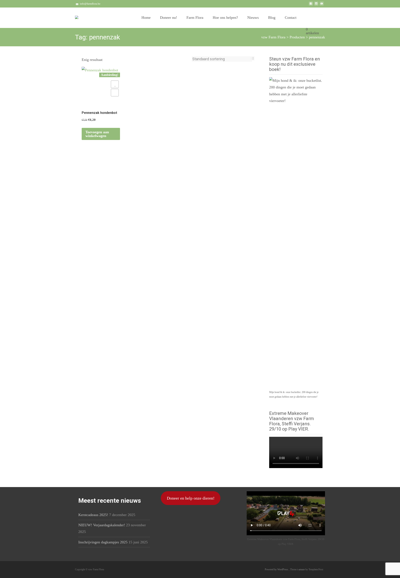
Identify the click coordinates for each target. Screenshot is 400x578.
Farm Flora (194, 17)
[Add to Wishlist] (115, 84)
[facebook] (311, 5)
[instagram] (316, 5)
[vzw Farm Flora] (76, 16)
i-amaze (301, 569)
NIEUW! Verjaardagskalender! (101, 525)
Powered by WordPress (277, 569)
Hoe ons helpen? (225, 17)
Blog (271, 17)
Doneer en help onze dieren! (191, 498)
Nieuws (253, 17)
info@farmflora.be (90, 3)
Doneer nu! (168, 17)
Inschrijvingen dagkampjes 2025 (103, 542)
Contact (290, 17)
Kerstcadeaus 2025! (93, 515)
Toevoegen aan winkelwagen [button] (97, 134)
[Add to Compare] (115, 92)
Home (146, 17)
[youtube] (322, 5)
